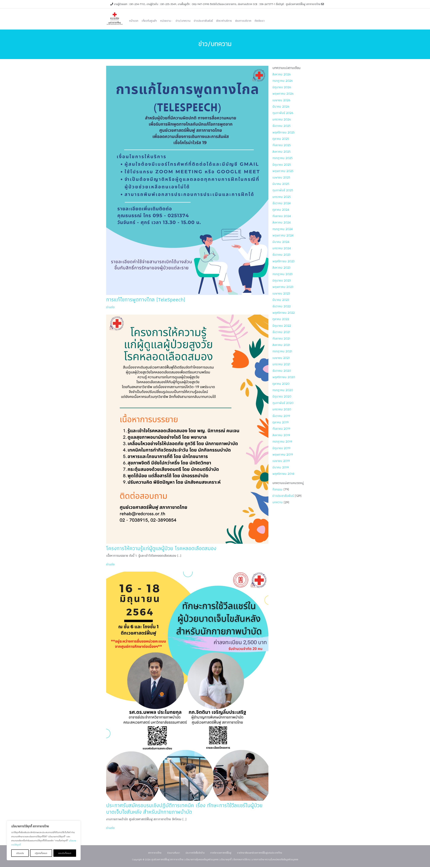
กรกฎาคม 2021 (282, 351)
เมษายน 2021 (281, 357)
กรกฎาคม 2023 (282, 274)
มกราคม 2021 (281, 364)
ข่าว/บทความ (183, 20)
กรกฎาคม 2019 (282, 441)
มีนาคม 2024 (280, 241)
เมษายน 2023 (281, 293)
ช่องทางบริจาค (243, 20)
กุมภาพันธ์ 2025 (282, 190)
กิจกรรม (277, 489)
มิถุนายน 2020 (281, 396)
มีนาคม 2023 (280, 299)
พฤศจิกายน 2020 (283, 377)
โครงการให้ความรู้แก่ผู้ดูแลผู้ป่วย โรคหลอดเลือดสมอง (161, 548)
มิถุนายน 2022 (281, 325)
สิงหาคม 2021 (281, 344)
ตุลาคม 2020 (280, 383)
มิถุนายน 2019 (281, 448)
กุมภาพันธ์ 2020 (282, 402)
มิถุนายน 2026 (281, 87)
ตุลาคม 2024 (280, 209)
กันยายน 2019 (281, 428)
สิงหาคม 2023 (281, 267)
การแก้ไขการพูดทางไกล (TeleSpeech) (145, 299)
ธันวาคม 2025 (281, 125)
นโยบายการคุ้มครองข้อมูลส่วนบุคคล (201, 859)
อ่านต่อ (110, 307)
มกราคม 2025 (281, 196)
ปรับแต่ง (20, 853)
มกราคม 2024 (281, 248)
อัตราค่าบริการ (224, 20)
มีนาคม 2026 (280, 106)
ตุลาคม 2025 (280, 138)
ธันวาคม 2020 (281, 370)
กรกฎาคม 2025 (282, 158)
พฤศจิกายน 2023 (283, 261)
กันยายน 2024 (281, 216)
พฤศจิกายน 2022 (283, 312)
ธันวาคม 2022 (281, 306)
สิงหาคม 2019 (281, 435)
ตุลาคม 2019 (280, 422)
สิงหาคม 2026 (281, 74)
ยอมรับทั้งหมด (64, 853)
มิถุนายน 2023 (281, 280)
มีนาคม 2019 (280, 467)
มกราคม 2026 (281, 119)
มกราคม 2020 (281, 409)
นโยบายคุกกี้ (225, 859)
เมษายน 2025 (281, 177)
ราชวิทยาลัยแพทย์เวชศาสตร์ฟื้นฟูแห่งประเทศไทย (259, 853)
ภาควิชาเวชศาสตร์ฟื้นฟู (220, 853)
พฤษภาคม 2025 (282, 170)
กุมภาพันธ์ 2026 (282, 112)
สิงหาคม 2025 (281, 151)
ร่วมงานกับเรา (173, 853)
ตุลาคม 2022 (280, 319)
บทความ (277, 502)
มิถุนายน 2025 (281, 164)
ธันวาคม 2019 (281, 415)
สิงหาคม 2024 (281, 222)
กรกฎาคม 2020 (282, 390)
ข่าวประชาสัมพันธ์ (203, 20)
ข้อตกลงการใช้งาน (241, 859)
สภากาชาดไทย (154, 853)
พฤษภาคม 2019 (282, 454)
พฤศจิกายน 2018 (283, 473)
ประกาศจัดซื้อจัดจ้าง (195, 853)
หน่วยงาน (165, 20)
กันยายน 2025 (281, 145)
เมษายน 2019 (281, 460)
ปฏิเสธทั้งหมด (41, 853)
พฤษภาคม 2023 (282, 286)
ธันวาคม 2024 (281, 203)
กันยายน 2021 (281, 338)
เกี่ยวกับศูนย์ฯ (149, 20)
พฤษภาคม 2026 (283, 93)
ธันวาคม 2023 (281, 254)
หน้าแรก (133, 20)
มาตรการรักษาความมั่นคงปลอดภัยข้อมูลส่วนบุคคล (275, 859)
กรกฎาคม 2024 (282, 229)
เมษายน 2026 (281, 100)
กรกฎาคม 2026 (282, 80)
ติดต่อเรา (260, 20)
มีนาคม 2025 (280, 183)
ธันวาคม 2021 (281, 332)
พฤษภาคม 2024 (283, 235)
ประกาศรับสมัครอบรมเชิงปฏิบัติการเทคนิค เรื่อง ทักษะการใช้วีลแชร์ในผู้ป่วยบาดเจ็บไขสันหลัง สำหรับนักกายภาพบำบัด (184, 808)
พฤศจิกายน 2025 (283, 132)
